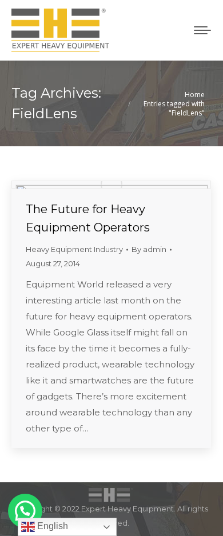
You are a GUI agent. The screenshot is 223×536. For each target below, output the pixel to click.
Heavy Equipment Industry (74, 249)
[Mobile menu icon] (202, 30)
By (149, 249)
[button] (25, 511)
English (51, 526)
